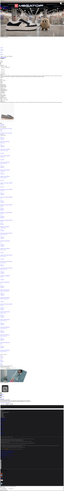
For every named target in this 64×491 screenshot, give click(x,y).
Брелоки (1, 430)
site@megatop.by (3, 457)
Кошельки (2, 433)
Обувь (1, 52)
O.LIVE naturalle (3, 57)
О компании (3, 417)
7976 (9, 458)
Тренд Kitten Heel (3, 419)
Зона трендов (2, 418)
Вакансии (2, 415)
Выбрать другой (11, 488)
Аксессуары (2, 427)
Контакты (2, 413)
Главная (1, 47)
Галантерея (2, 432)
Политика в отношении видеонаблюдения (7, 455)
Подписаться (8, 368)
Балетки (1, 424)
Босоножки (2, 425)
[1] (0, 11)
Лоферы (1, 54)
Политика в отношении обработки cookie (7, 452)
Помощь (2, 414)
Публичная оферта (3, 454)
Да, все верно (4, 488)
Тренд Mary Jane (3, 420)
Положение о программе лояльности (6, 453)
